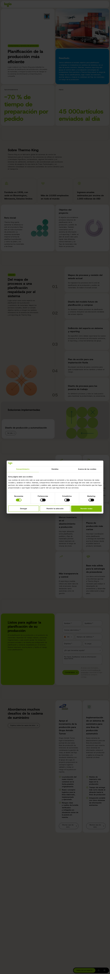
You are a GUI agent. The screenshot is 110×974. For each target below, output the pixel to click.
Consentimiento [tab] (22, 469)
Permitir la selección (55, 509)
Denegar (23, 509)
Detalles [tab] (55, 469)
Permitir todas (86, 509)
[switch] (43, 500)
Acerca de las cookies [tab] (87, 469)
